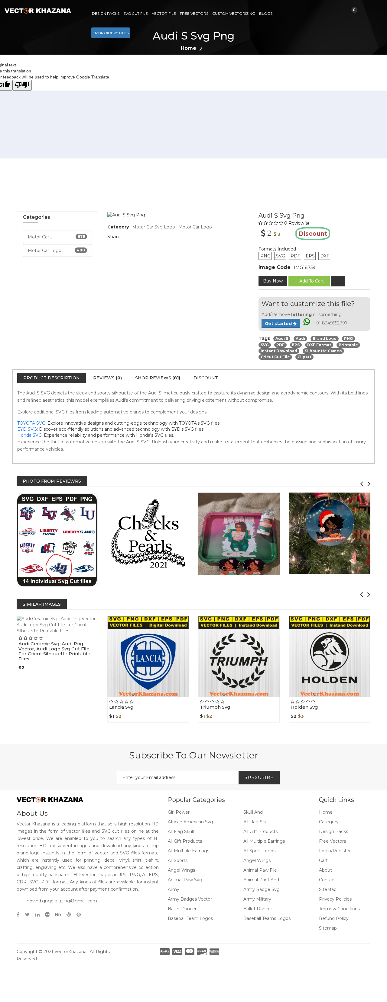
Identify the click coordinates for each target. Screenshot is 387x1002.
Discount (206, 378)
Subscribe (259, 777)
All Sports (177, 860)
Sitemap (328, 928)
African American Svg (190, 822)
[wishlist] (338, 281)
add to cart (311, 281)
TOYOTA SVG (31, 423)
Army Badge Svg (261, 889)
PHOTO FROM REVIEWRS (52, 481)
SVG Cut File (135, 13)
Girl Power (179, 812)
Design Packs (105, 13)
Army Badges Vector (190, 899)
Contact (327, 879)
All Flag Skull (256, 822)
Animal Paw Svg (185, 879)
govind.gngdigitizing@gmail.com (62, 901)
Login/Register (335, 851)
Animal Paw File (260, 870)
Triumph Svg (215, 707)
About (325, 870)
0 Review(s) (296, 223)
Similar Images (42, 604)
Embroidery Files (111, 32)
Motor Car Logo (195, 227)
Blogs (265, 13)
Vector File (164, 13)
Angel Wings (257, 860)
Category (329, 822)
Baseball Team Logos (190, 918)
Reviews (107, 378)
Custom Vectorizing (233, 13)
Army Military (257, 899)
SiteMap (328, 889)
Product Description (51, 378)
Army (173, 889)
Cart (323, 860)
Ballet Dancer (182, 908)
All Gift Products (260, 831)
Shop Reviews (157, 378)
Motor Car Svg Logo (153, 227)
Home (188, 48)
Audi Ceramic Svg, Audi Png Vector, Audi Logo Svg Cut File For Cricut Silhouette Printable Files (54, 651)
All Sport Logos (259, 851)
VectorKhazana (70, 951)
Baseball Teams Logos (267, 918)
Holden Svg (304, 707)
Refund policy (334, 918)
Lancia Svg (121, 707)
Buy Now (273, 281)
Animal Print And (261, 879)
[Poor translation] (22, 85)
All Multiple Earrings (264, 841)
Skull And (253, 812)
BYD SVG (27, 429)
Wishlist (70, 633)
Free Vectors (194, 13)
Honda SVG (29, 435)
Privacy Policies (335, 899)
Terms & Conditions (339, 908)
